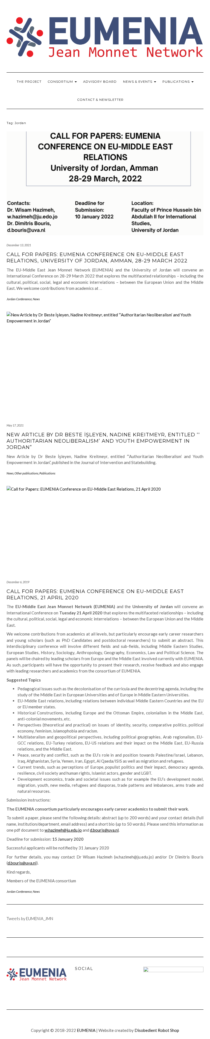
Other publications (26, 473)
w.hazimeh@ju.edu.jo (63, 830)
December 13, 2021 (19, 245)
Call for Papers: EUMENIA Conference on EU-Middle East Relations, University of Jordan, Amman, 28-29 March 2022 (97, 257)
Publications (176, 82)
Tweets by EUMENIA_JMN (30, 918)
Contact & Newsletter (100, 100)
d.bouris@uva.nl (104, 830)
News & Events (138, 82)
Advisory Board (100, 82)
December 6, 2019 (18, 582)
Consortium (61, 82)
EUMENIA (86, 1030)
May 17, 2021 (15, 425)
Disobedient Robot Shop (157, 1030)
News (36, 299)
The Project (29, 82)
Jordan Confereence (19, 299)
